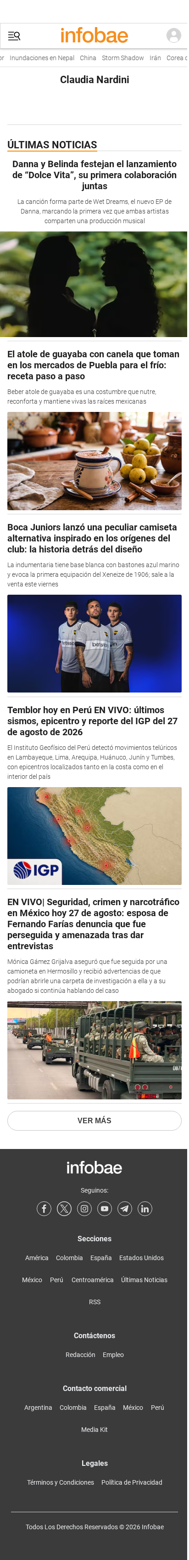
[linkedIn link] (145, 1208)
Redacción (80, 1354)
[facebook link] (44, 1208)
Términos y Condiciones (60, 1482)
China (83, 58)
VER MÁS (94, 1121)
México (32, 1280)
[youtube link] (104, 1208)
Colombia (69, 1258)
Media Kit (94, 1429)
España (101, 1258)
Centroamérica (93, 1280)
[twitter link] (64, 1208)
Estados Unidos (141, 1258)
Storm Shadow (118, 58)
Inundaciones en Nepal (37, 58)
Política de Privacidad (131, 1482)
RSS (94, 1302)
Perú (56, 1280)
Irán (150, 58)
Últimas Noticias (144, 1280)
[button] (14, 36)
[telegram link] (124, 1208)
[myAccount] (174, 35)
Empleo (113, 1354)
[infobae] (94, 36)
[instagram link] (84, 1208)
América (37, 1258)
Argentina (38, 1407)
